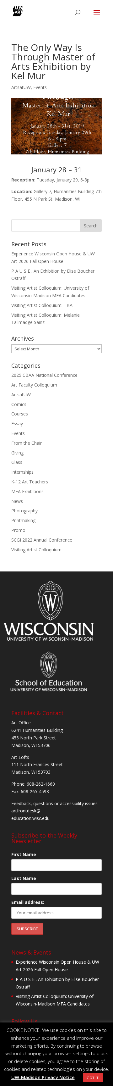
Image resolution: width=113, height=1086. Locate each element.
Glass (16, 462)
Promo (18, 530)
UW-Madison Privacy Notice (43, 1077)
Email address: (27, 902)
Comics (18, 404)
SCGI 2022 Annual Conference (41, 540)
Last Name (23, 878)
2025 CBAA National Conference (44, 375)
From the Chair (26, 443)
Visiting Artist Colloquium (36, 550)
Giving (17, 453)
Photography (24, 511)
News (17, 501)
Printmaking (23, 520)
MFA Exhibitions (27, 491)
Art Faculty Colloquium (34, 385)
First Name (23, 854)
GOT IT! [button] (93, 1077)
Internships (22, 472)
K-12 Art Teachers (29, 482)
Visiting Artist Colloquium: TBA (42, 305)
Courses (19, 414)
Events (40, 87)
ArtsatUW (21, 87)
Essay (17, 423)
